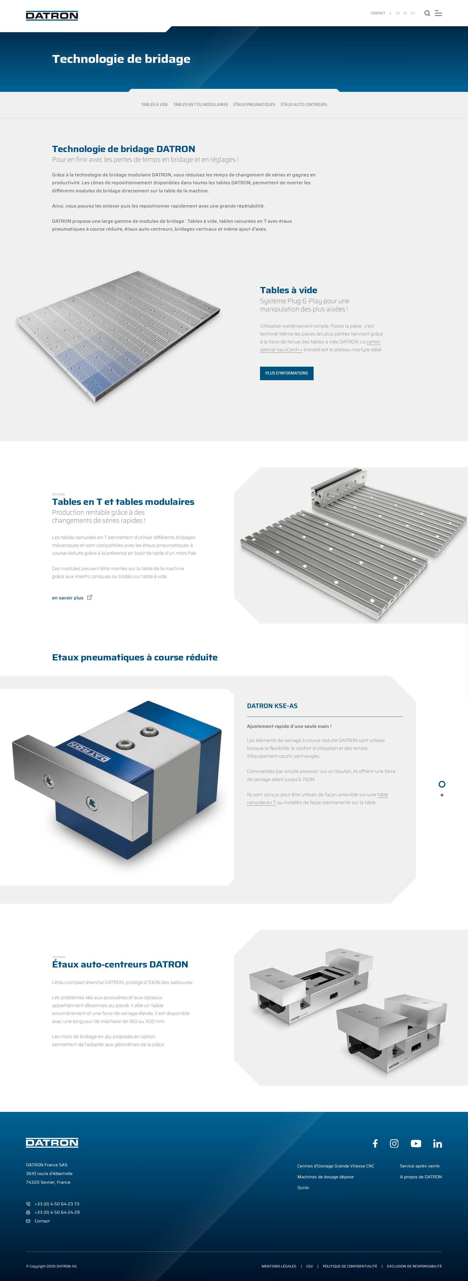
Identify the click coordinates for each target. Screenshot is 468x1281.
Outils (303, 1187)
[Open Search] (427, 13)
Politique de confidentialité (350, 1266)
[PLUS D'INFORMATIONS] (287, 373)
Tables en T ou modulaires (200, 105)
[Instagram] (394, 1143)
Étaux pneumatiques (254, 105)
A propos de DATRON (421, 1176)
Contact (378, 13)
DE (405, 13)
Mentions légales (279, 1266)
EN (398, 13)
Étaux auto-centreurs (304, 105)
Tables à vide (154, 105)
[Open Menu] (438, 13)
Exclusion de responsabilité (414, 1266)
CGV (309, 1266)
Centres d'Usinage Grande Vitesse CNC (335, 1166)
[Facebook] (375, 1143)
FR (413, 13)
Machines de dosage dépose (325, 1176)
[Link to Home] (52, 16)
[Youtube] (416, 1143)
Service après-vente (420, 1166)
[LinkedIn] (437, 1143)
